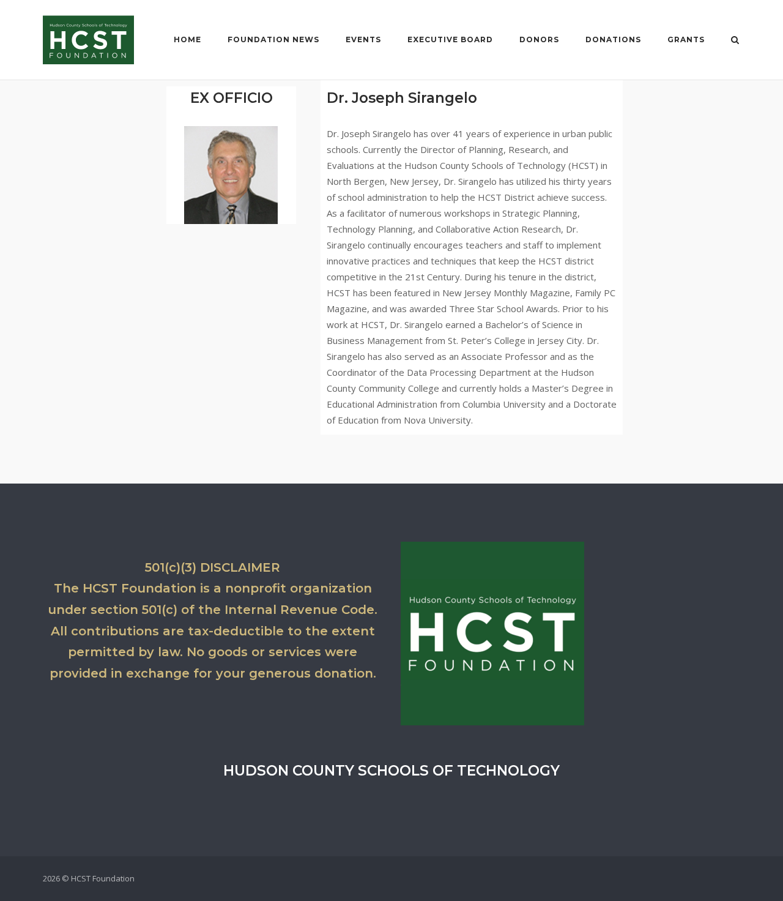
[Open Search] (735, 41)
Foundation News (273, 39)
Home (187, 39)
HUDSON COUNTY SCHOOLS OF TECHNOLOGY (391, 770)
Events (363, 39)
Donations (613, 39)
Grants (686, 39)
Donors (539, 39)
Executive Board (450, 39)
